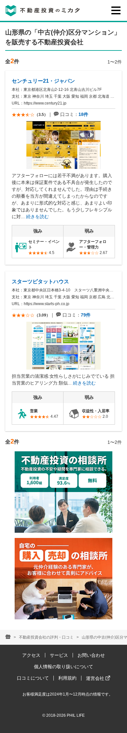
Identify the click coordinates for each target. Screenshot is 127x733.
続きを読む (37, 216)
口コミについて (33, 678)
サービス (59, 655)
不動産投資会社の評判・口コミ (46, 637)
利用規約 (67, 678)
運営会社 (96, 678)
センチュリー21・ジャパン (43, 81)
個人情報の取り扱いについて (63, 666)
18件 (83, 114)
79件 (86, 314)
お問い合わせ (91, 655)
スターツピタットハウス (40, 281)
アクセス (31, 655)
